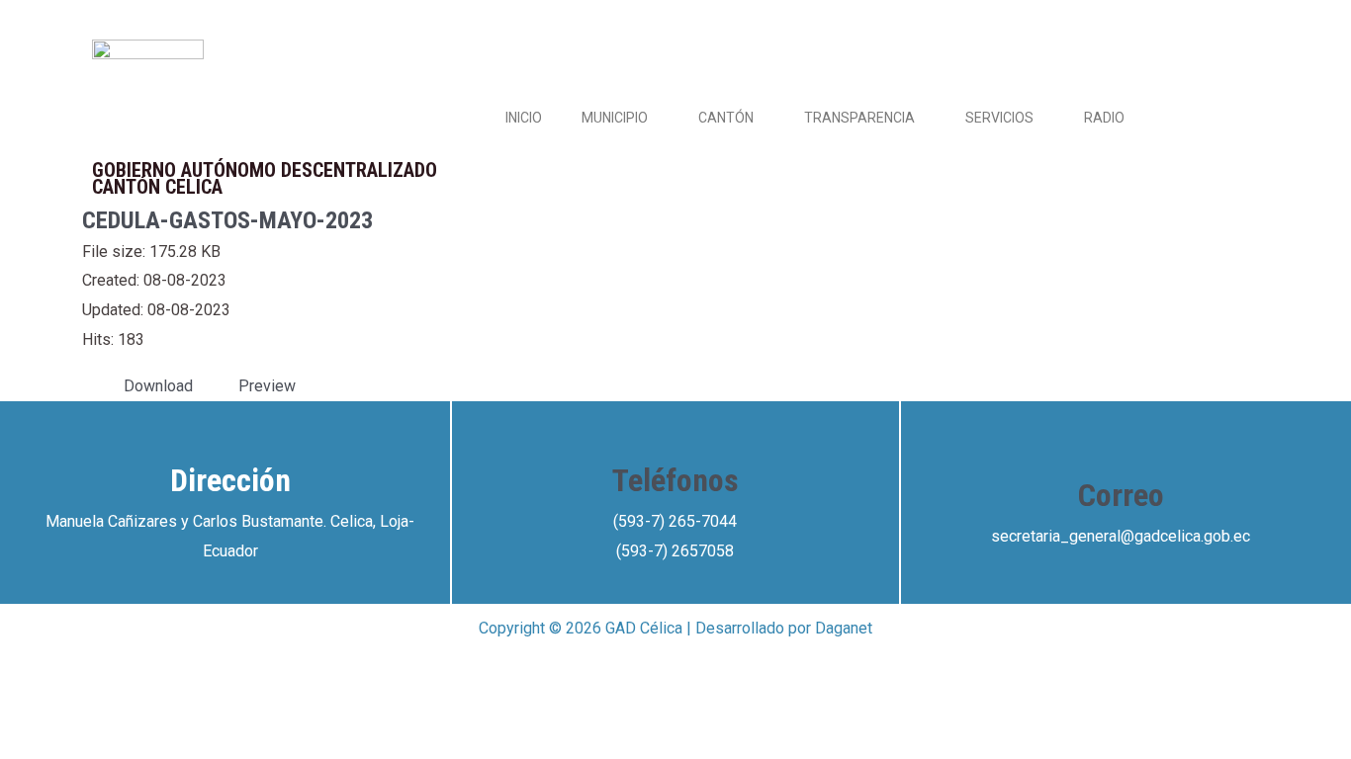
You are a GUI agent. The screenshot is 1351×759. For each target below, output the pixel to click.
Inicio (523, 118)
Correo (1121, 495)
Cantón (726, 118)
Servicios (999, 118)
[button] (656, 117)
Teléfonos (675, 480)
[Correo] (1120, 445)
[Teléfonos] (675, 431)
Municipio (615, 118)
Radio (1104, 118)
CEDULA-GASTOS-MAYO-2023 (227, 220)
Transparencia (859, 118)
